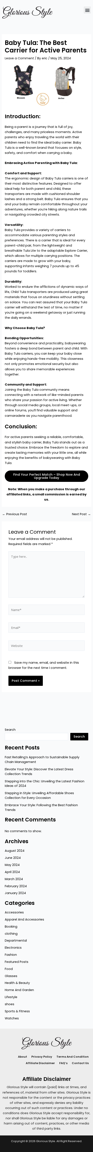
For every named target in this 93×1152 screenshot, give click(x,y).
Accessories (14, 912)
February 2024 (16, 886)
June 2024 (13, 858)
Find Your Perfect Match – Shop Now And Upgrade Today (46, 476)
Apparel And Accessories (24, 919)
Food (9, 969)
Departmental (16, 940)
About (22, 1057)
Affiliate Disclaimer (40, 1063)
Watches (12, 1018)
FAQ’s (63, 1063)
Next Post (81, 514)
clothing (11, 933)
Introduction (22, 116)
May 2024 (12, 865)
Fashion (11, 955)
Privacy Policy (41, 1057)
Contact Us (80, 1063)
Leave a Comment (19, 58)
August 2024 (14, 851)
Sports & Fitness (17, 1011)
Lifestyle (11, 997)
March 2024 (14, 879)
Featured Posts (16, 962)
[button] (87, 10)
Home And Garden (19, 990)
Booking (11, 926)
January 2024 (15, 893)
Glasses (11, 976)
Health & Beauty (17, 983)
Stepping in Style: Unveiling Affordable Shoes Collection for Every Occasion (39, 795)
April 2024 (12, 872)
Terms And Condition (72, 1057)
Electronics (13, 947)
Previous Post (14, 514)
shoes (9, 1004)
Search (10, 730)
